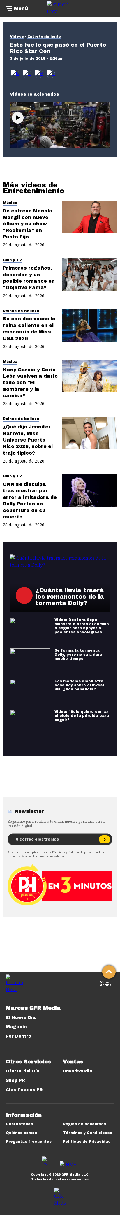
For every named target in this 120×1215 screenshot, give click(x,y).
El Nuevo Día (21, 1017)
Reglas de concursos (84, 1124)
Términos (58, 852)
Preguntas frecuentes (29, 1142)
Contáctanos (19, 1124)
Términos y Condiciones (87, 1133)
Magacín (16, 1027)
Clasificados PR (24, 1090)
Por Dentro (18, 1036)
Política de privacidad (84, 852)
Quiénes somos (21, 1133)
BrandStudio (77, 1071)
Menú (21, 8)
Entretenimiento (44, 36)
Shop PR (15, 1080)
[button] (27, 74)
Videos (17, 36)
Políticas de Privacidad (87, 1142)
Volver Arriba (106, 983)
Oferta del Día (23, 1071)
